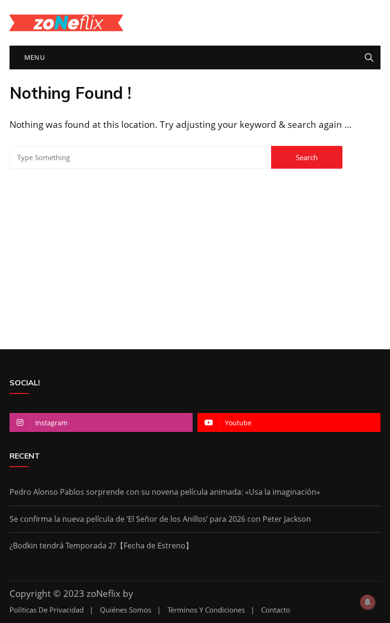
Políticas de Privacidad (47, 609)
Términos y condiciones (206, 609)
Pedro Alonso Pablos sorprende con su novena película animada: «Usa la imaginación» (165, 492)
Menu (33, 57)
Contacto (275, 609)
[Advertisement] (195, 254)
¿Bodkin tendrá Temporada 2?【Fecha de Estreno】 (101, 545)
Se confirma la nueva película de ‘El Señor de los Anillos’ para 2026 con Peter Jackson (160, 519)
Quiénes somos (125, 609)
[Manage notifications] (367, 602)
